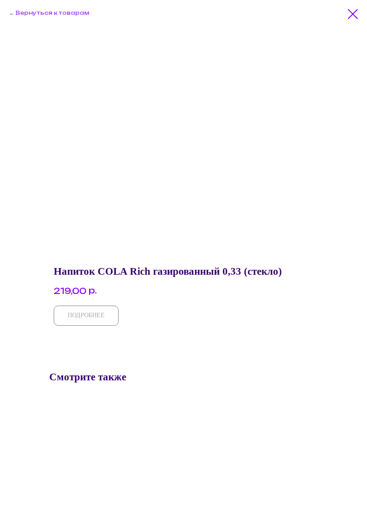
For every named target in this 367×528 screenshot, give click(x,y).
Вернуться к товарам (52, 12)
